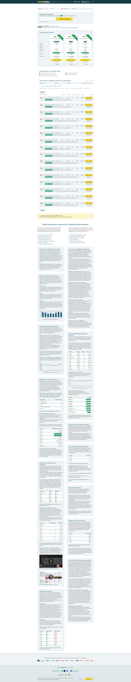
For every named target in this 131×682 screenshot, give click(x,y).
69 (85, 45)
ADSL (40, 287)
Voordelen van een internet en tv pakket (46, 234)
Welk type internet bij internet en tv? (45, 236)
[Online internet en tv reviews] (42, 99)
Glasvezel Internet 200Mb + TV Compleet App (53, 175)
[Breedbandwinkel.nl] (43, 2)
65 (56, 45)
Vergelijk (57, 64)
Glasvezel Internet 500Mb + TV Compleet (52, 203)
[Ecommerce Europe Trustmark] (63, 675)
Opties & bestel (56, 60)
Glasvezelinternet (42, 301)
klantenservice (73, 508)
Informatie (63, 1)
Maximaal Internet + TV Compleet (51, 139)
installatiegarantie (80, 618)
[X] (64, 671)
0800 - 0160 (77, 1)
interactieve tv (46, 257)
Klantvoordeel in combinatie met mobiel (77, 236)
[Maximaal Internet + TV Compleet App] (85, 37)
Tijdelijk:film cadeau (72, 74)
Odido (71, 460)
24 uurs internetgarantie (49, 75)
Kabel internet (41, 294)
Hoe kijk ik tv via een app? (43, 242)
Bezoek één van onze (87, 2)
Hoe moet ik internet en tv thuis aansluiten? (77, 242)
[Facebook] (67, 671)
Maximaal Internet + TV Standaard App (52, 125)
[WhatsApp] (62, 671)
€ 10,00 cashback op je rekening (48, 72)
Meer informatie (89, 99)
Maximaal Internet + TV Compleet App (85, 38)
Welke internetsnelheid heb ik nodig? (45, 237)
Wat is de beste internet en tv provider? (77, 237)
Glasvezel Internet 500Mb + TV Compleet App (53, 196)
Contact (68, 1)
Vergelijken (53, 1)
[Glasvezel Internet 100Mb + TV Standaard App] (56, 37)
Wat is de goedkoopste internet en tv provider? (78, 234)
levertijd (88, 528)
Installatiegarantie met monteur (72, 72)
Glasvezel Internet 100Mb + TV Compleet (52, 161)
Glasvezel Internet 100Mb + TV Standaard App (56, 38)
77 (72, 139)
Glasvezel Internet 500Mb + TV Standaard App (71, 38)
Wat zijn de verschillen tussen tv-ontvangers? (46, 240)
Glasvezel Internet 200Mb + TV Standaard (52, 132)
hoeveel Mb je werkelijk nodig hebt (50, 353)
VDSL (43, 287)
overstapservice (78, 548)
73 (72, 104)
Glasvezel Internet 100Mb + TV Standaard (52, 104)
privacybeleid (56, 679)
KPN (71, 459)
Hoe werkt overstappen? (74, 239)
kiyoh (59, 667)
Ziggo (71, 457)
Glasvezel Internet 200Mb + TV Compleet (52, 189)
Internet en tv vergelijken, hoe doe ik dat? (46, 243)
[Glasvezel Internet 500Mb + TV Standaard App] (71, 37)
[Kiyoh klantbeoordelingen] (66, 675)
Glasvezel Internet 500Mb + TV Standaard (52, 182)
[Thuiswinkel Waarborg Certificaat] (60, 675)
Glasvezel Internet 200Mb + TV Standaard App (53, 111)
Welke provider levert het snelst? (75, 240)
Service (58, 1)
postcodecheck (72, 345)
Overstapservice (48, 74)
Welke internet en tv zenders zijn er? (45, 239)
